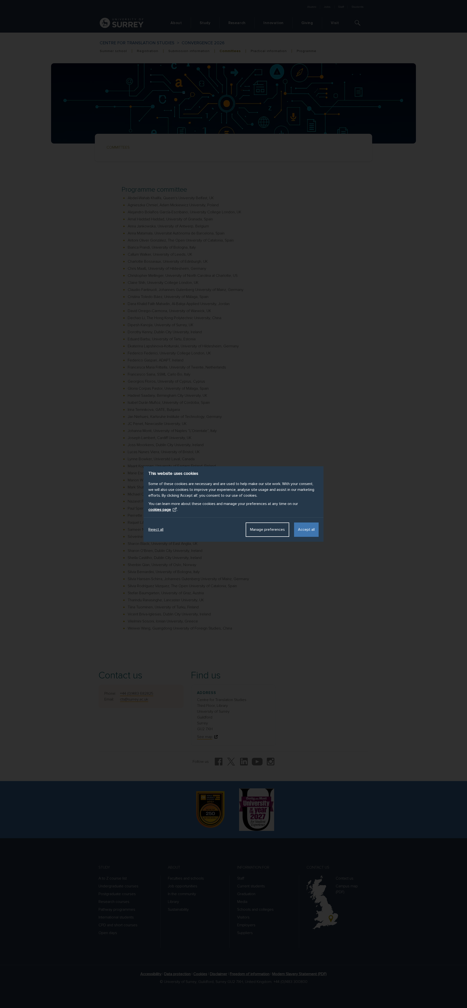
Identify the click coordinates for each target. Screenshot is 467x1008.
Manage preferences (267, 529)
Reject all (155, 529)
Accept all (306, 529)
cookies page (159, 509)
